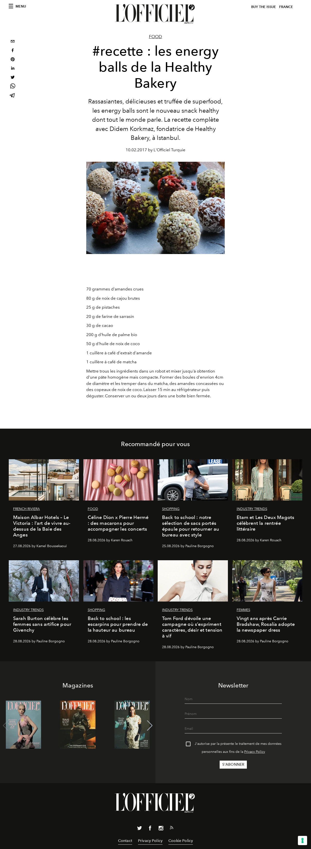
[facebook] (13, 50)
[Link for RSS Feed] (171, 828)
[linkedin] (13, 68)
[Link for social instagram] (160, 829)
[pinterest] (13, 59)
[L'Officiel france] (155, 14)
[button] (150, 725)
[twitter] (13, 77)
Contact (125, 840)
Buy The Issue (263, 7)
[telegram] (13, 95)
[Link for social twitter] (139, 829)
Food (155, 36)
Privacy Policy (254, 752)
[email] (13, 41)
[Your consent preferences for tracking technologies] (302, 840)
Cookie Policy (180, 840)
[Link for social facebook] (150, 829)
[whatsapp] (13, 86)
